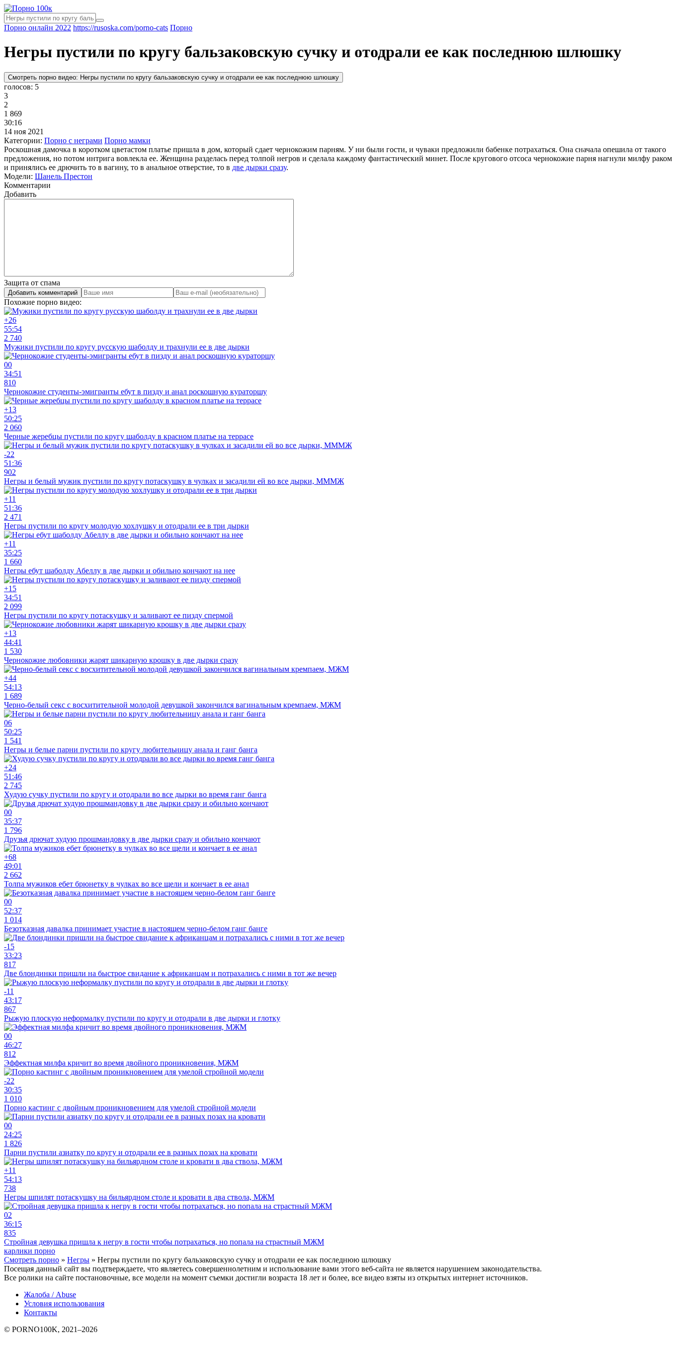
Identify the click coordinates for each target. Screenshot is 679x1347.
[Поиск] (100, 20)
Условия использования (64, 1303)
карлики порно (29, 1251)
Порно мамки (127, 140)
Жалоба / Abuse (50, 1294)
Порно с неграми (73, 140)
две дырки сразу (259, 167)
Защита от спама (32, 282)
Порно (181, 27)
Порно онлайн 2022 (37, 27)
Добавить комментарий (43, 292)
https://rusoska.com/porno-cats (120, 27)
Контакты (40, 1312)
